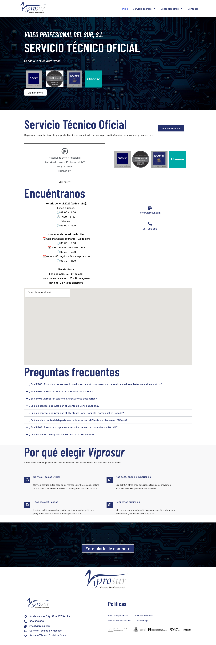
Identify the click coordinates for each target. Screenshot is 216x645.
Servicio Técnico (142, 8)
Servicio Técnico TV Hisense (45, 630)
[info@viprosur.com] (25, 626)
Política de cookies (143, 615)
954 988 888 (150, 228)
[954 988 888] (25, 621)
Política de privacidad (118, 615)
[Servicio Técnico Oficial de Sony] (25, 635)
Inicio (125, 8)
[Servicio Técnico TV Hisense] (25, 631)
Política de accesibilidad (119, 620)
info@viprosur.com (149, 212)
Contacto (193, 8)
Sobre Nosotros (170, 8)
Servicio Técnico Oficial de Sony (47, 635)
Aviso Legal (142, 620)
